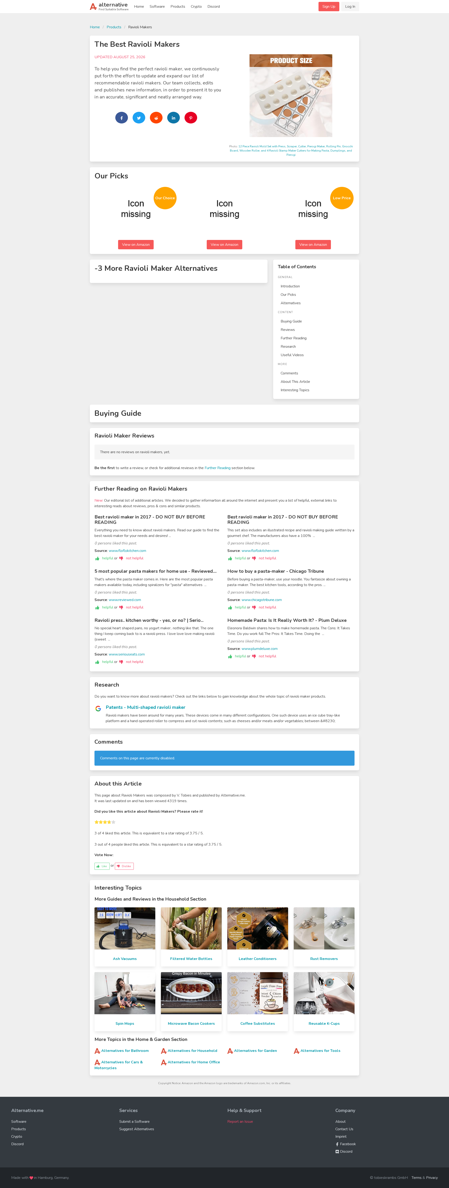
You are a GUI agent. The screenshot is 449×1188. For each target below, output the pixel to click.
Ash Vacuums (125, 958)
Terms (417, 1177)
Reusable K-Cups (324, 1023)
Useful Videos (292, 355)
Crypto (196, 6)
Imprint (341, 1136)
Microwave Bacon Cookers (191, 1023)
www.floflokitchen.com (127, 550)
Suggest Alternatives (136, 1129)
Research (288, 346)
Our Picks (288, 294)
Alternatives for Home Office (194, 1062)
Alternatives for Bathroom (125, 1050)
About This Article (295, 381)
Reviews (288, 329)
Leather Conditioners (258, 958)
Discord (213, 6)
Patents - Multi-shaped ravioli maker (145, 707)
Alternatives (291, 303)
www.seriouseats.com (127, 654)
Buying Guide (291, 321)
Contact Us (344, 1129)
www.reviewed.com (125, 599)
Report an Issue (240, 1121)
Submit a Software (134, 1121)
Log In (350, 6)
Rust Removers (324, 958)
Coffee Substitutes (257, 1023)
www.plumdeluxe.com (260, 648)
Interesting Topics (295, 390)
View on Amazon (136, 244)
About (340, 1121)
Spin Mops (125, 1023)
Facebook (347, 1144)
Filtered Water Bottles (191, 958)
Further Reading (294, 338)
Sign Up (328, 6)
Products (177, 6)
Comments (289, 373)
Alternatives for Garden (255, 1050)
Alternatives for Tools (320, 1050)
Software (157, 6)
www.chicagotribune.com (262, 599)
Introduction (290, 286)
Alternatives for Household (192, 1050)
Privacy (432, 1177)
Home (139, 6)
